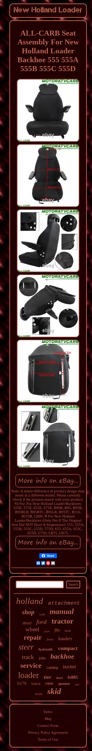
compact (68, 648)
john (42, 658)
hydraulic (46, 649)
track (28, 657)
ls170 (21, 683)
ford (41, 621)
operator (64, 684)
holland (29, 601)
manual (62, 611)
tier (47, 677)
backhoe (62, 656)
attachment (64, 603)
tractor (62, 621)
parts (47, 631)
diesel (27, 623)
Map (48, 719)
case (49, 683)
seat (77, 684)
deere (59, 678)
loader (28, 675)
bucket (69, 666)
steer (26, 646)
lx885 (73, 677)
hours (38, 694)
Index (48, 712)
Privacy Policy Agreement (48, 732)
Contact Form (48, 726)
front (50, 639)
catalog (52, 667)
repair (33, 637)
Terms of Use (48, 739)
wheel (32, 629)
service (30, 665)
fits (57, 629)
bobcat (35, 684)
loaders (65, 638)
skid (54, 691)
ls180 (42, 614)
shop (28, 612)
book (67, 630)
